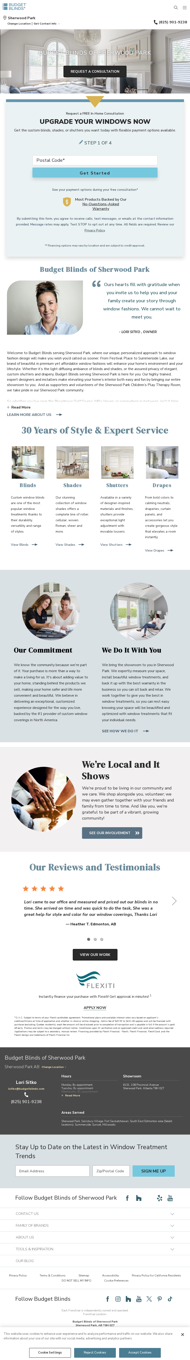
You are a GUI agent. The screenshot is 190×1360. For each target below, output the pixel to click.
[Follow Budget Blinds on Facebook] (127, 1198)
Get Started (95, 173)
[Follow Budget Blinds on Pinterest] (159, 1299)
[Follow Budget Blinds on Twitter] (149, 1299)
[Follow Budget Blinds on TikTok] (170, 1299)
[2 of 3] (95, 939)
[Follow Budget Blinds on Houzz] (138, 1198)
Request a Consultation (95, 71)
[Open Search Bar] (176, 8)
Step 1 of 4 (98, 143)
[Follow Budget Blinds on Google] (149, 1198)
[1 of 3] (88, 939)
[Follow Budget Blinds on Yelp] (159, 1198)
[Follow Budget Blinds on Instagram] (118, 1299)
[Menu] (185, 8)
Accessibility (110, 1275)
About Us (25, 1237)
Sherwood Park (21, 18)
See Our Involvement (109, 833)
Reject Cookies (95, 1353)
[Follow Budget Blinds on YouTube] (170, 1198)
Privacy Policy (95, 230)
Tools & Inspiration (34, 1249)
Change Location (53, 1067)
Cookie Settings (50, 1353)
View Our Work (95, 954)
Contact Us (27, 1213)
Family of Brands (32, 1225)
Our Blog (25, 1260)
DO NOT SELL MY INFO (76, 1280)
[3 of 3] (101, 939)
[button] (19, 23)
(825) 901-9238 (173, 22)
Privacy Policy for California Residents (156, 1275)
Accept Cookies (140, 1353)
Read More (21, 407)
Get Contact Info (45, 23)
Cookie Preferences (116, 1280)
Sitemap (84, 1275)
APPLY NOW (95, 1007)
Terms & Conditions (53, 1275)
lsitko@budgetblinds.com (26, 1089)
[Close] (182, 1334)
